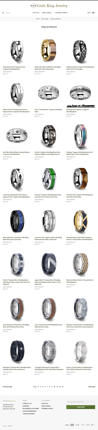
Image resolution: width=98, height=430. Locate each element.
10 (54, 386)
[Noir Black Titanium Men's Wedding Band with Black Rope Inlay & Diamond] (17, 350)
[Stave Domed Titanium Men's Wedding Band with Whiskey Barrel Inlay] (17, 308)
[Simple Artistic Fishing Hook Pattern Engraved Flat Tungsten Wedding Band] (17, 93)
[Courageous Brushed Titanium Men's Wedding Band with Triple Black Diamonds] (49, 350)
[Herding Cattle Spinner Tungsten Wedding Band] (80, 93)
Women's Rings (61, 12)
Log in (89, 12)
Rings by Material (56, 19)
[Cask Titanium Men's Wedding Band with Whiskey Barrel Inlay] (49, 308)
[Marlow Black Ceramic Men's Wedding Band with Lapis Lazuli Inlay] (17, 221)
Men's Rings (46, 12)
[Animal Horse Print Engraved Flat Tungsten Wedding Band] (17, 50)
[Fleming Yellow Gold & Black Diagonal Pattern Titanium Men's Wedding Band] (80, 221)
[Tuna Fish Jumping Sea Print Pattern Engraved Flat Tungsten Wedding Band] (17, 178)
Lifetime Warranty (30, 411)
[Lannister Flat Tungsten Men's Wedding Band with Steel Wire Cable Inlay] (49, 221)
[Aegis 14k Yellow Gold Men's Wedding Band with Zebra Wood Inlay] (49, 50)
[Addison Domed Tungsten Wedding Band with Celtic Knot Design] (80, 50)
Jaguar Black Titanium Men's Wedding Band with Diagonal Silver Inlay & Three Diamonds (48, 282)
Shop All (36, 12)
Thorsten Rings (29, 414)
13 (62, 386)
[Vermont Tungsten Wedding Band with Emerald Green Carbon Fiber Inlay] (49, 178)
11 (57, 386)
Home (38, 19)
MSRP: (5, 71)
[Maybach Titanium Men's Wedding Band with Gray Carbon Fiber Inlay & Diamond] (80, 308)
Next (92, 386)
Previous (7, 386)
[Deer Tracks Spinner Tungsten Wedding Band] (49, 93)
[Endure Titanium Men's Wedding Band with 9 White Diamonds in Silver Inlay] (80, 350)
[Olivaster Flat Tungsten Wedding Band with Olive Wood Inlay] (80, 178)
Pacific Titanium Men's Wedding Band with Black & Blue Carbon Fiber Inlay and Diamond (16, 282)
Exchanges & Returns (31, 408)
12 (60, 386)
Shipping (26, 406)
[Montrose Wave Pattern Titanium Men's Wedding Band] (80, 263)
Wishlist (10, 426)
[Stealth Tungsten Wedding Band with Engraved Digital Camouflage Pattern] (49, 135)
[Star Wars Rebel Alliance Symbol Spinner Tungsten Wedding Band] (17, 135)
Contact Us (27, 403)
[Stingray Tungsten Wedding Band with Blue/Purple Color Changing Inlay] (80, 135)
